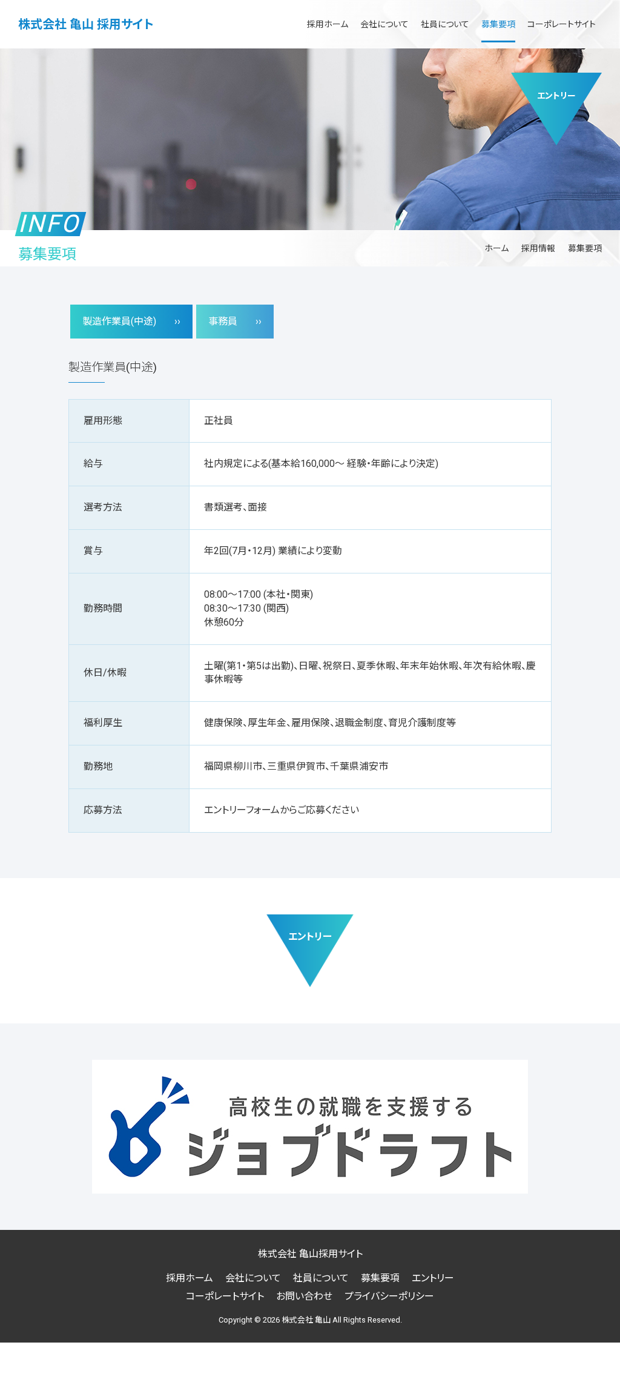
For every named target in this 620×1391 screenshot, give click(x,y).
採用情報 (538, 248)
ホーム (496, 248)
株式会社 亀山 (306, 1319)
